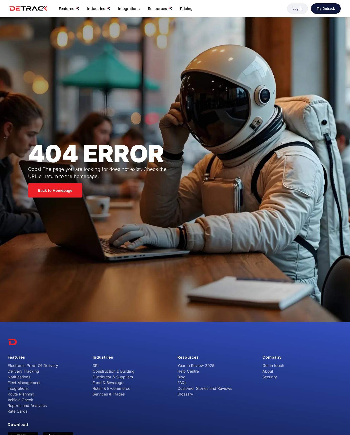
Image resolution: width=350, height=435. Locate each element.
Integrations (129, 8)
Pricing (186, 8)
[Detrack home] (28, 8)
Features (66, 8)
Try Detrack (326, 8)
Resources (157, 8)
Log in (297, 8)
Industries (96, 8)
